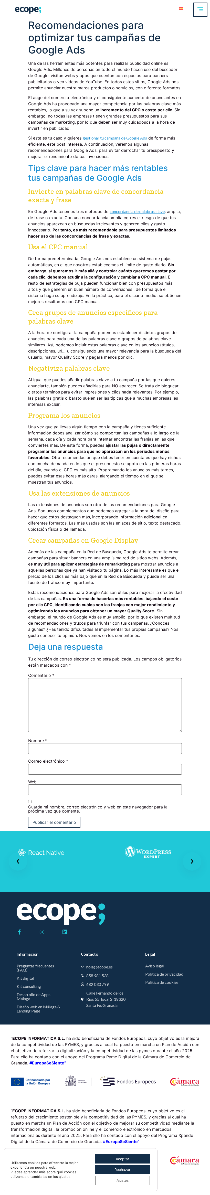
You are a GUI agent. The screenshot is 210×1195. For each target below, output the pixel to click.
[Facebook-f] (19, 932)
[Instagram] (42, 932)
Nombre (37, 741)
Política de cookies (161, 982)
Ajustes (123, 1180)
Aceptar (122, 1159)
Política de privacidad (164, 974)
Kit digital (25, 978)
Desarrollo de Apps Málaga (33, 996)
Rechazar (122, 1169)
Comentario (41, 675)
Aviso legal (154, 965)
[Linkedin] (64, 932)
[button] (18, 861)
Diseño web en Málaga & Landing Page (38, 1008)
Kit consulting (29, 986)
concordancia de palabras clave (137, 211)
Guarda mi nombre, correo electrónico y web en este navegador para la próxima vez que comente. (97, 809)
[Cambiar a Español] (181, 8)
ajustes (64, 1177)
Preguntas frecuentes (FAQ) (35, 967)
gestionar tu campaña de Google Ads (115, 137)
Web (32, 782)
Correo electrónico (48, 761)
